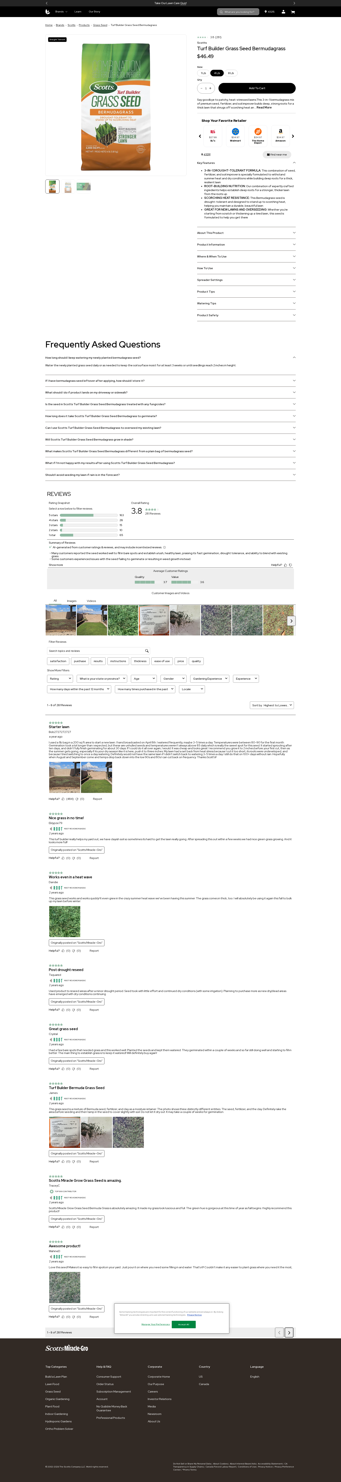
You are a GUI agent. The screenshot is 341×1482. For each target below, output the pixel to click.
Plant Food (52, 1406)
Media (152, 1406)
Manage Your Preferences (156, 1324)
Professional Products (110, 1418)
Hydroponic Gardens (58, 1421)
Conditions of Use (247, 1466)
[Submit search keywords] (221, 12)
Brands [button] (59, 11)
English (254, 1376)
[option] (213, 136)
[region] (171, 1318)
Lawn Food (52, 1384)
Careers (153, 1391)
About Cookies (220, 1463)
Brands (60, 25)
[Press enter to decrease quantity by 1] (200, 88)
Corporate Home (159, 1376)
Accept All (183, 1324)
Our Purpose (156, 1384)
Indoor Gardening (56, 1414)
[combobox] (238, 11)
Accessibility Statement (270, 1463)
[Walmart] (235, 130)
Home (49, 25)
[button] (46, 3)
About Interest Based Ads (243, 1463)
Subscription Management (113, 1391)
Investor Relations (160, 1399)
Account (102, 1399)
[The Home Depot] (258, 130)
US (201, 1376)
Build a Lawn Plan (56, 1376)
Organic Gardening (57, 1399)
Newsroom (154, 1414)
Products (84, 25)
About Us (154, 1421)
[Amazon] (280, 130)
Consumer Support (108, 1376)
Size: (200, 67)
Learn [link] (78, 11)
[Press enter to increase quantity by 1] (211, 88)
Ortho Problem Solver (59, 1429)
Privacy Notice (265, 1466)
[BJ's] (213, 130)
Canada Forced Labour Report (220, 1466)
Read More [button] (264, 107)
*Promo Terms (189, 1469)
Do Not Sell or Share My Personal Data (192, 1463)
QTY (199, 79)
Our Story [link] (94, 11)
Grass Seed (100, 25)
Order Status (105, 1384)
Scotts (71, 25)
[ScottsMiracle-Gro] (47, 11)
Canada (204, 1384)
